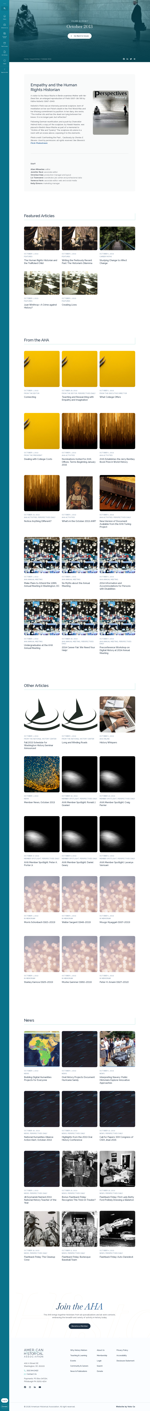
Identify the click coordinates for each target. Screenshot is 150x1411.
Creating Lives (69, 304)
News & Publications (78, 1371)
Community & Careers (79, 1366)
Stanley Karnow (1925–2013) (38, 982)
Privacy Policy (122, 1350)
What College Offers (110, 397)
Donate (4, 1406)
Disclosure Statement (125, 1361)
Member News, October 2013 (39, 802)
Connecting (30, 397)
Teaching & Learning (78, 1355)
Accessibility (122, 1355)
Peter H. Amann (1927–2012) (114, 982)
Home (26, 59)
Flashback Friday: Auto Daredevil (116, 1257)
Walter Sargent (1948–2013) (76, 922)
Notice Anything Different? (38, 521)
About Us (101, 1350)
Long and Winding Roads (74, 742)
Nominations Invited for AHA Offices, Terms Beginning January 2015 (78, 462)
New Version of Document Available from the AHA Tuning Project (115, 524)
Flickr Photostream (39, 143)
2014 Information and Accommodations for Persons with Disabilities (115, 586)
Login (99, 1361)
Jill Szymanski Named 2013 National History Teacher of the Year (40, 1200)
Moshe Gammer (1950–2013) (77, 982)
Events (73, 1361)
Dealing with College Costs (38, 459)
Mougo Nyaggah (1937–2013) (115, 922)
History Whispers (108, 742)
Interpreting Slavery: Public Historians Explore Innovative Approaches (115, 1080)
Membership (102, 1355)
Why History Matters (78, 1350)
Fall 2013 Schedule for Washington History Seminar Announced (38, 745)
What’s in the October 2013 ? (79, 521)
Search (100, 1366)
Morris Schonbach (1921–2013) (39, 922)
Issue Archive (35, 59)
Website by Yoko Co (125, 1407)
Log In (4, 1400)
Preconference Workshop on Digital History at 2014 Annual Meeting (115, 650)
